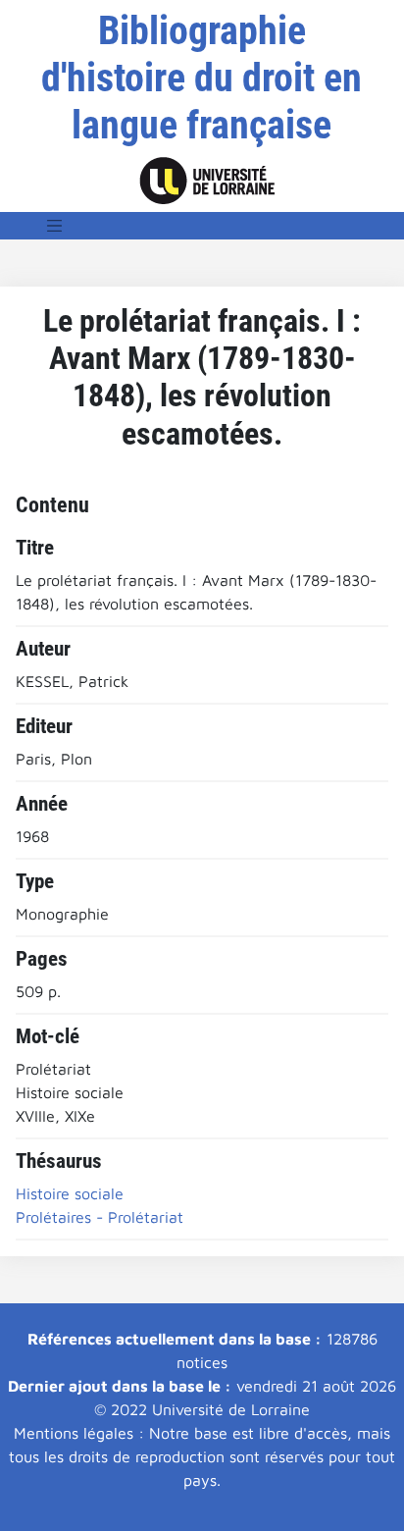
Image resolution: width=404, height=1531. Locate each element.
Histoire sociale (70, 1193)
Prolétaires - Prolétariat (99, 1217)
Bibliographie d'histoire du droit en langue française (201, 78)
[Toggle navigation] (54, 225)
